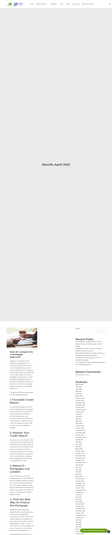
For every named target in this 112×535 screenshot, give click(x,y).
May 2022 (78, 497)
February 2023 (80, 478)
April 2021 (79, 527)
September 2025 (81, 410)
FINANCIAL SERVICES (41, 4)
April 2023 (79, 474)
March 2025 (79, 423)
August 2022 (79, 492)
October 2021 (80, 513)
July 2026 (78, 387)
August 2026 (79, 384)
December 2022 (80, 483)
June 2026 (79, 389)
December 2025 (80, 403)
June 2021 (79, 522)
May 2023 (78, 471)
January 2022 (80, 506)
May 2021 (78, 524)
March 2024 (79, 449)
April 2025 (79, 421)
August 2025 (79, 412)
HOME (31, 4)
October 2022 (80, 488)
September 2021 (81, 515)
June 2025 (79, 416)
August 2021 (79, 517)
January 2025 (80, 428)
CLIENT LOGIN (76, 4)
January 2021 (80, 533)
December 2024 (80, 430)
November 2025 (80, 405)
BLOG (62, 4)
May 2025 (78, 419)
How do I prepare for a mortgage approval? (21, 354)
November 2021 (80, 511)
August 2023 (79, 465)
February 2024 (80, 451)
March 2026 (79, 396)
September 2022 (81, 490)
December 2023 (80, 455)
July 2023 (78, 467)
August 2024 (79, 439)
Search (78, 328)
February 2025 (80, 426)
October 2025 (80, 407)
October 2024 (80, 435)
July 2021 (78, 520)
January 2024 (80, 453)
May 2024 (78, 446)
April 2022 (79, 499)
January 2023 (80, 481)
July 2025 (78, 414)
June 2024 (79, 444)
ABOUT (68, 4)
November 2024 (80, 432)
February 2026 (80, 398)
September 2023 (81, 462)
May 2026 (78, 391)
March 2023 (79, 476)
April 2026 (79, 393)
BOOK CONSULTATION (88, 4)
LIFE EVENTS (53, 4)
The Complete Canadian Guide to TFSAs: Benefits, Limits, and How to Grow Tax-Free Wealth (89, 344)
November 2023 (80, 458)
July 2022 (78, 494)
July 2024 (78, 442)
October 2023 (80, 460)
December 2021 (80, 508)
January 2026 (80, 400)
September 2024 (81, 437)
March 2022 (79, 501)
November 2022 (80, 485)
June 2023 (79, 469)
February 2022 (80, 504)
